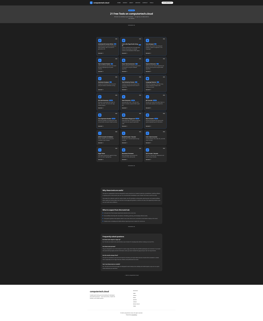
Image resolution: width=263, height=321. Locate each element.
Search (125, 2)
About (131, 2)
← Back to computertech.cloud (132, 275)
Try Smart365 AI (167, 2)
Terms (134, 306)
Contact (145, 2)
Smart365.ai (134, 314)
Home (119, 2)
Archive (137, 2)
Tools (151, 2)
